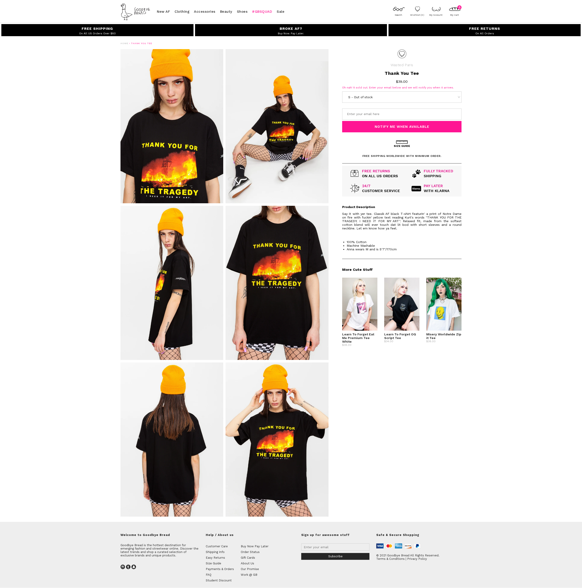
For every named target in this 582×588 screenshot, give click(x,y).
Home (124, 43)
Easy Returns (215, 557)
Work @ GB (249, 574)
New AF (163, 11)
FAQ (208, 574)
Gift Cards (248, 557)
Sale (280, 11)
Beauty (226, 11)
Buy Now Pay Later (254, 546)
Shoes (242, 11)
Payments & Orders (220, 569)
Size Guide (213, 563)
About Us (247, 563)
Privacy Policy (417, 558)
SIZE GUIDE (402, 146)
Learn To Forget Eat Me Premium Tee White (358, 337)
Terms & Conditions (390, 558)
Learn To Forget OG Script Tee (400, 336)
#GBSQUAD (262, 11)
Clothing (182, 11)
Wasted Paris (402, 65)
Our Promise (250, 569)
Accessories (205, 11)
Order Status (250, 552)
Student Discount (219, 580)
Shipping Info (215, 552)
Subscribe (335, 556)
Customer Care (217, 546)
